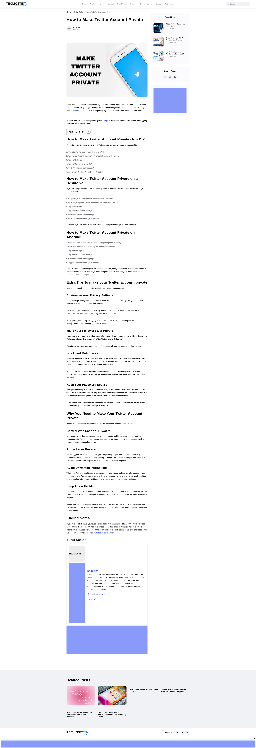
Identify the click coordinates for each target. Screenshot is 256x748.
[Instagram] (188, 733)
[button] (88, 132)
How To (101, 4)
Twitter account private (79, 111)
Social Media (121, 4)
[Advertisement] (76, 593)
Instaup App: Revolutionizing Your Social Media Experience (173, 690)
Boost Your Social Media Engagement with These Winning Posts (112, 714)
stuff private (132, 108)
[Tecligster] (16, 4)
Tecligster (92, 570)
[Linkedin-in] (182, 733)
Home (84, 4)
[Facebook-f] (178, 733)
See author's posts (95, 594)
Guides (92, 4)
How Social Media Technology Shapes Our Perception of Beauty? (79, 714)
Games (149, 4)
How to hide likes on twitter (103, 533)
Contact (158, 4)
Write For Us (169, 4)
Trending (133, 4)
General (111, 4)
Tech (141, 4)
